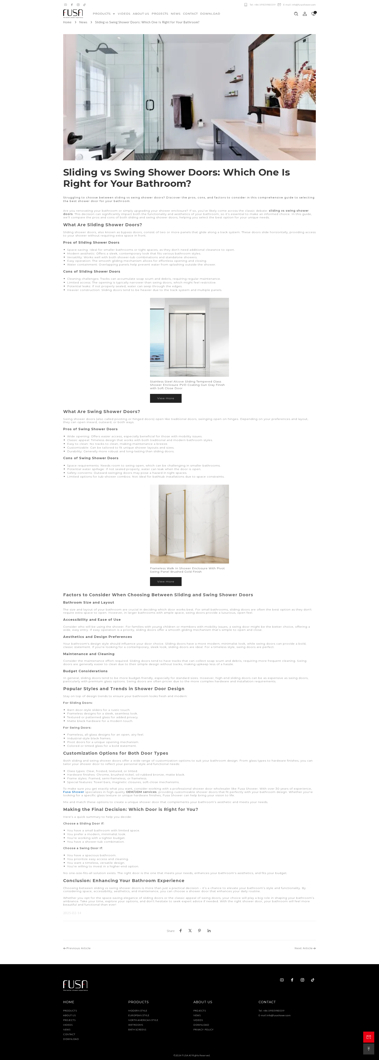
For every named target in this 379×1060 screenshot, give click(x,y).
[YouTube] (65, 4)
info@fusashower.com (279, 1015)
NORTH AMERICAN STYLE (143, 1020)
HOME (68, 1002)
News (83, 22)
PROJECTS (69, 1020)
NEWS (66, 1029)
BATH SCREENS (137, 1029)
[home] (73, 13)
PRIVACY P (199, 1029)
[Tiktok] (84, 4)
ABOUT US (69, 1015)
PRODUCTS (70, 1010)
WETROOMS (135, 1024)
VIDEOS (67, 1024)
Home (67, 22)
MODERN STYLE (137, 1010)
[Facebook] (71, 4)
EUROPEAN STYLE (138, 1015)
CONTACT (69, 1034)
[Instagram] (78, 4)
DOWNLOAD (71, 1039)
